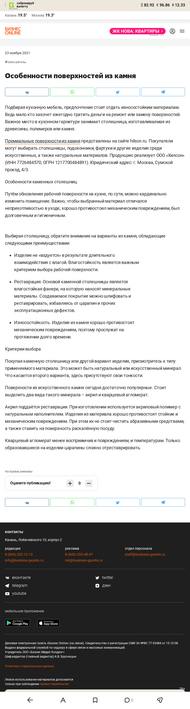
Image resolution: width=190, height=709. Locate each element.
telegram (19, 585)
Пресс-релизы (16, 62)
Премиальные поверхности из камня (42, 140)
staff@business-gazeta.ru (145, 554)
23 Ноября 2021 (17, 53)
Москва (38, 15)
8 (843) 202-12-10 (19, 554)
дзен (106, 585)
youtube (18, 593)
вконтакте (21, 577)
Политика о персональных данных (29, 666)
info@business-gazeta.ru (24, 560)
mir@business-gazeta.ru (84, 560)
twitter (107, 577)
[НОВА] (136, 31)
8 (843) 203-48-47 (79, 554)
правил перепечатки (54, 684)
